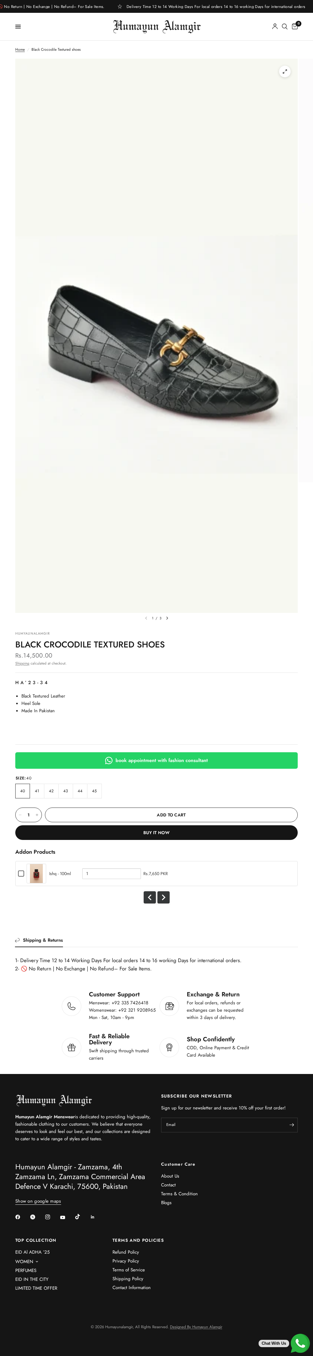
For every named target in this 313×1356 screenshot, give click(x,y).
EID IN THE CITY (31, 1279)
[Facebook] (22, 1217)
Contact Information (131, 1287)
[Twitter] (37, 1217)
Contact (168, 1185)
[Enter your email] (291, 1125)
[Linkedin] (97, 1217)
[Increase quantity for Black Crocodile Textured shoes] (37, 815)
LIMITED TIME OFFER (36, 1288)
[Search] (285, 26)
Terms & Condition (179, 1193)
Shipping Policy (127, 1278)
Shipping (22, 663)
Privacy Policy (125, 1261)
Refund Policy (125, 1252)
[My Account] (275, 26)
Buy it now (156, 833)
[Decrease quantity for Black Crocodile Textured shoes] (20, 815)
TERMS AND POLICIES (138, 1240)
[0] (294, 26)
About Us (170, 1176)
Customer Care (178, 1164)
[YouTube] (67, 1217)
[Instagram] (52, 1217)
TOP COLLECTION (36, 1240)
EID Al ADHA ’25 (32, 1252)
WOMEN (24, 1261)
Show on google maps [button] (38, 1201)
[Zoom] (285, 71)
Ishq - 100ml (60, 873)
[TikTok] (82, 1216)
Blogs (166, 1202)
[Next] (167, 618)
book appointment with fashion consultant (162, 760)
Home (20, 49)
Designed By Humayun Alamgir (196, 1327)
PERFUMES (25, 1270)
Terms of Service (128, 1269)
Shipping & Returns (43, 940)
